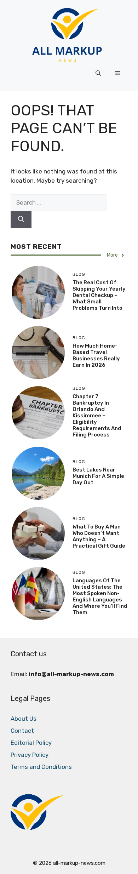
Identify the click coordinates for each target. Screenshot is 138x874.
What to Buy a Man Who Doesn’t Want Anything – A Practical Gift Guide (99, 536)
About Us (23, 718)
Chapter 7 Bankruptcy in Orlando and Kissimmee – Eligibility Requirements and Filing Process (97, 415)
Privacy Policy (29, 754)
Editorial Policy (31, 742)
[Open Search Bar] (98, 73)
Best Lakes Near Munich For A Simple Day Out (98, 476)
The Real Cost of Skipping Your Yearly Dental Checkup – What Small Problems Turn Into (99, 295)
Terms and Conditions (41, 766)
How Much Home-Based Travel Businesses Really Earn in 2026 (96, 355)
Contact (22, 730)
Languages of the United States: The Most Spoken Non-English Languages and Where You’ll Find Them (100, 596)
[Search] (21, 219)
